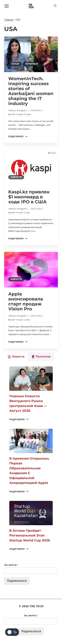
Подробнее (17, 136)
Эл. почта (11, 564)
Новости (16, 177)
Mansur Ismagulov (18, 110)
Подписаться (17, 581)
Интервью (31, 64)
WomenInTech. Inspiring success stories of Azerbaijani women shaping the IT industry (30, 91)
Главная (8, 19)
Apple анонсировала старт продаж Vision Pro (25, 301)
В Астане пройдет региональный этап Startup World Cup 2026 (29, 535)
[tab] (16, 356)
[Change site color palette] (12, 632)
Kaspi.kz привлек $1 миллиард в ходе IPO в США (29, 197)
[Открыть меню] (7, 5)
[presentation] (31, 54)
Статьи (15, 64)
